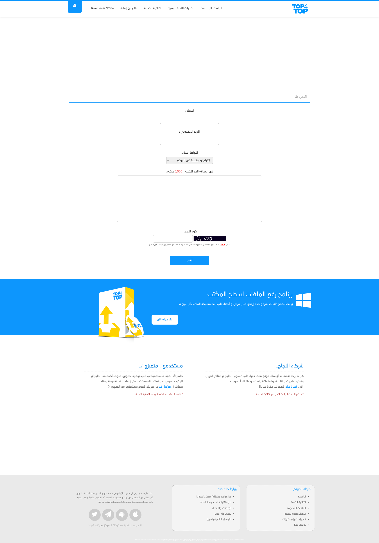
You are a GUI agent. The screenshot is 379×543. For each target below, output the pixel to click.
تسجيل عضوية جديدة (295, 514)
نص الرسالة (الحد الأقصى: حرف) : (189, 171)
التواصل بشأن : (189, 152)
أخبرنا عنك (291, 386)
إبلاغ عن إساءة (129, 8)
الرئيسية (302, 497)
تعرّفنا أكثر (165, 386)
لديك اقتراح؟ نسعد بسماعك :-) (215, 502)
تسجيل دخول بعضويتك (294, 519)
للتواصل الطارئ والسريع (219, 519)
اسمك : (189, 110)
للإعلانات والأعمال (221, 508)
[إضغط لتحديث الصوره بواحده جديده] (209, 238)
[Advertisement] (189, 53)
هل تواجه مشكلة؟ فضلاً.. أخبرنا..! (213, 497)
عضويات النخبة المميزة (181, 8)
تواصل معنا (300, 525)
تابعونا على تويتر (223, 514)
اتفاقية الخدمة (152, 8)
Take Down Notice (102, 8)
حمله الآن (163, 319)
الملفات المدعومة (211, 8)
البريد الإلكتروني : (189, 131)
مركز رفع (104, 525)
